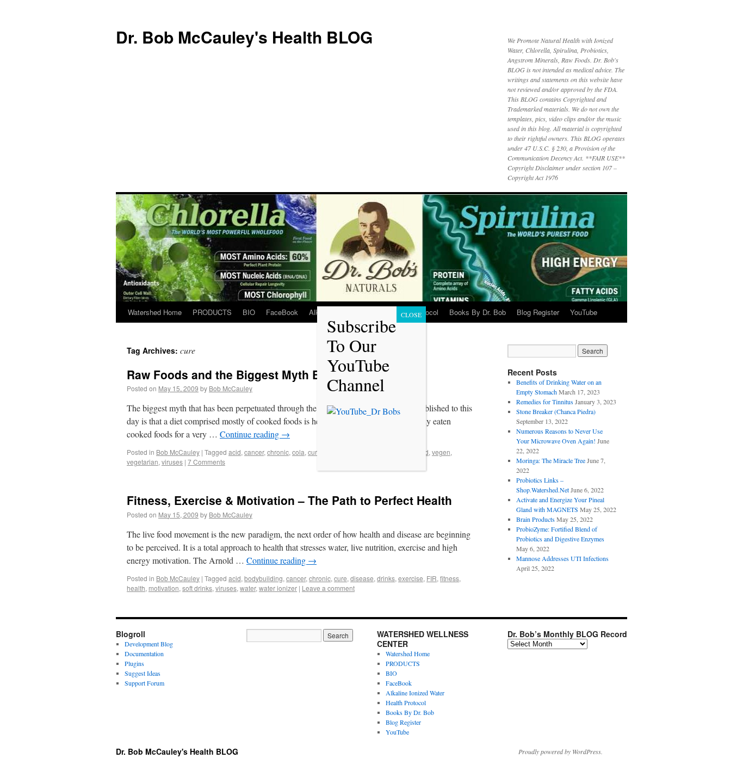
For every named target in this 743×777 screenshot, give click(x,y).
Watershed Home (155, 312)
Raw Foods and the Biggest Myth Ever (232, 374)
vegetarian (142, 461)
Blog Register (538, 312)
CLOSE (411, 314)
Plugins (134, 663)
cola (298, 452)
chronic (278, 452)
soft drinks (197, 588)
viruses (172, 461)
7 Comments (206, 461)
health (136, 588)
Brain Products (535, 519)
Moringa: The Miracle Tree (550, 460)
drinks (386, 578)
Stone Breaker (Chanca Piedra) (556, 411)
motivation (163, 588)
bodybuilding (263, 578)
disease (362, 578)
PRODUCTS (212, 312)
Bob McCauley (230, 388)
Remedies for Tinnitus (544, 401)
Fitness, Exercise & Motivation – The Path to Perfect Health (289, 500)
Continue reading (255, 434)
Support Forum (144, 683)
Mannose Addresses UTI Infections (562, 558)
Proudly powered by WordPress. (560, 751)
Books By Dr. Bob (477, 312)
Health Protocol (406, 702)
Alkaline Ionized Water (415, 692)
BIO (249, 312)
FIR (431, 578)
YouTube (583, 312)
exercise (410, 578)
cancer (254, 452)
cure (314, 452)
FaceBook (282, 312)
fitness (449, 578)
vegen (441, 452)
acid (234, 452)
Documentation (144, 653)
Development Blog (149, 643)
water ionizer (278, 588)
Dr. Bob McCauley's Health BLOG (244, 36)
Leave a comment (328, 588)
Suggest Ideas (142, 673)
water (248, 588)
